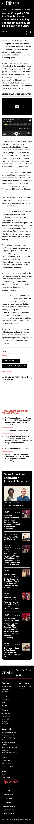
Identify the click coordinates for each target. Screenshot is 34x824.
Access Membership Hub (9, 747)
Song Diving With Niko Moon (15, 505)
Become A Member (8, 806)
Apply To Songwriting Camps (8, 739)
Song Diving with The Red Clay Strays (15, 378)
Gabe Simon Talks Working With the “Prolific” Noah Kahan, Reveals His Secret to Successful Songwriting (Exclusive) (18, 439)
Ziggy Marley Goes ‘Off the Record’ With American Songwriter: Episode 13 (12, 652)
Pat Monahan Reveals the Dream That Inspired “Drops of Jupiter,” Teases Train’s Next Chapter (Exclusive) (18, 421)
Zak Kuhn (4, 355)
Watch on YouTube (8, 777)
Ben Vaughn (5, 353)
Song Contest (6, 713)
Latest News (24, 683)
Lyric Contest (6, 716)
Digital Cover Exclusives (6, 690)
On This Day (5, 699)
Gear (3, 702)
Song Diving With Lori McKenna (11, 538)
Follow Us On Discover (10, 360)
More (4, 771)
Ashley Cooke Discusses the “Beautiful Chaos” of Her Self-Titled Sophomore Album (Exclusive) (17, 457)
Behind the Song (7, 686)
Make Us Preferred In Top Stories (14, 366)
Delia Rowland (6, 31)
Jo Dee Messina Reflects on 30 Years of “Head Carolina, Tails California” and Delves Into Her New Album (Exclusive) (12, 559)
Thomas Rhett (13, 353)
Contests (6, 710)
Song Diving (8, 502)
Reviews (4, 705)
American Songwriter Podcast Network (16, 10)
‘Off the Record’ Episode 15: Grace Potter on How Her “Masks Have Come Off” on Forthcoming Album (12, 603)
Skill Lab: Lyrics (6, 763)
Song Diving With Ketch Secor (17, 448)
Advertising (8, 794)
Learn (4, 757)
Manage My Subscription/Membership (10, 751)
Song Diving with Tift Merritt (16, 430)
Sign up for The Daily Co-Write (25, 687)
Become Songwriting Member (8, 743)
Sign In (8, 802)
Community (7, 729)
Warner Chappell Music (24, 353)
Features (5, 683)
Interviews (5, 694)
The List (4, 697)
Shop (3, 774)
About (9, 790)
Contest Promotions (8, 724)
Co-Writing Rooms (7, 766)
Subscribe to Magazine (9, 732)
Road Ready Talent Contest (8, 720)
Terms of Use (9, 810)
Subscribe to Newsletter (9, 735)
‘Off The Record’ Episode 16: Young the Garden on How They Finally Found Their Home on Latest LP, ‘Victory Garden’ (11, 581)
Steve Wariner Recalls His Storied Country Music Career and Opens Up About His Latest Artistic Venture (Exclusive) (12, 522)
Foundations (6, 760)
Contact (9, 798)
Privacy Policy (8, 814)
